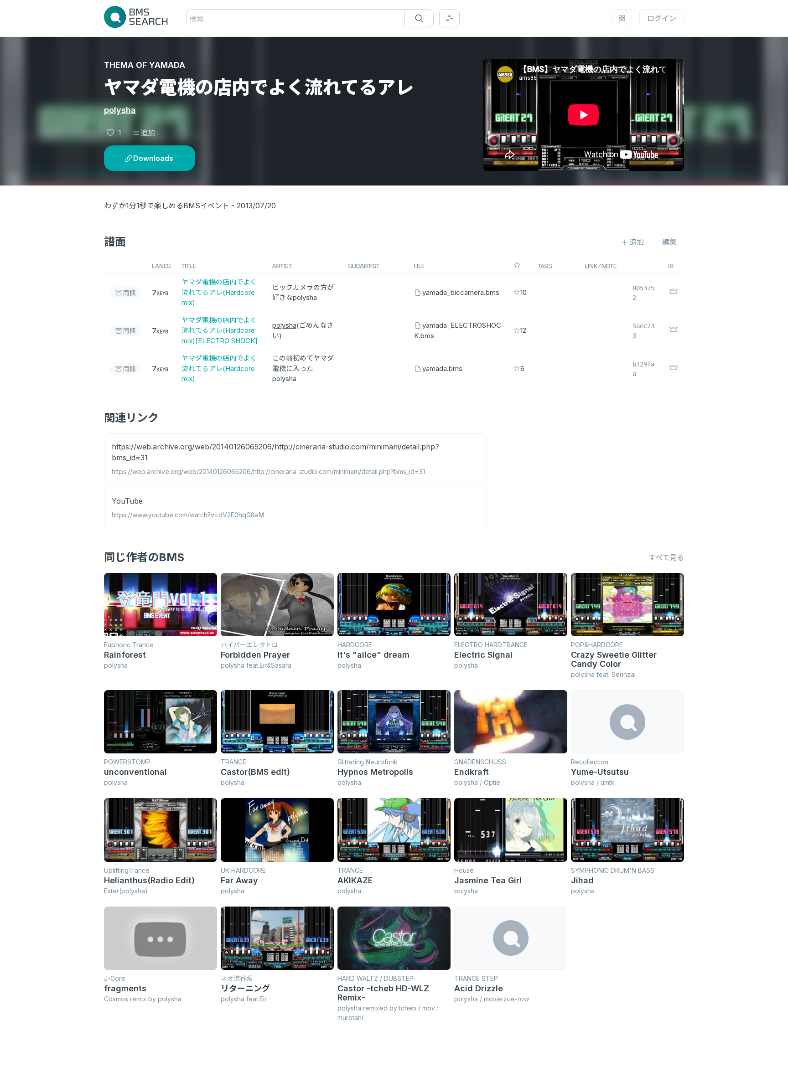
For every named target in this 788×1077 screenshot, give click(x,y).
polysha (120, 110)
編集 (669, 242)
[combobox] (190, 18)
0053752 (643, 292)
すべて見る (666, 557)
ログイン (661, 18)
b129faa (643, 369)
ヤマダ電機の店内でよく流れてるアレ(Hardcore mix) (219, 292)
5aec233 (643, 330)
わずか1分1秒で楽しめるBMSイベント (166, 205)
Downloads (153, 158)
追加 (147, 132)
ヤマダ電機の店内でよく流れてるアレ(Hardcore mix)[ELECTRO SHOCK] (219, 330)
